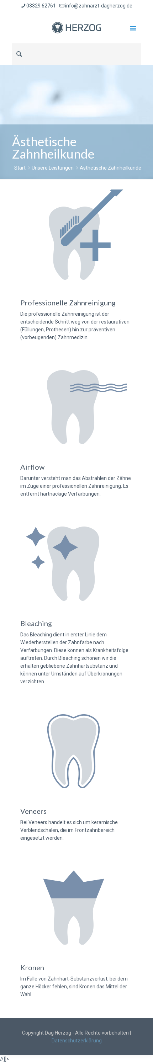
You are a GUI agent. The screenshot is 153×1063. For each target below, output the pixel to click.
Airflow (32, 467)
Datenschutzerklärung (77, 1040)
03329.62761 (41, 6)
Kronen (32, 967)
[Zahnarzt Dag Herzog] (76, 27)
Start (20, 168)
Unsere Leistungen (53, 168)
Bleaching (36, 623)
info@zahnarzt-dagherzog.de (98, 6)
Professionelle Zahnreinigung (68, 302)
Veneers (33, 811)
